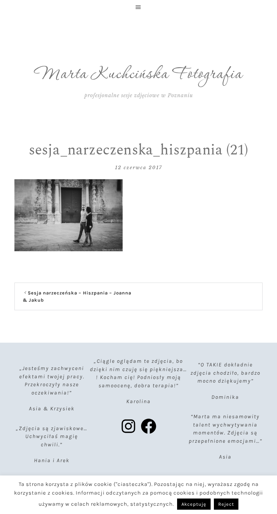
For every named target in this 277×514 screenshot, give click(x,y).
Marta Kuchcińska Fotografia (138, 74)
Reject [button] (226, 504)
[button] (138, 7)
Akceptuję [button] (193, 504)
